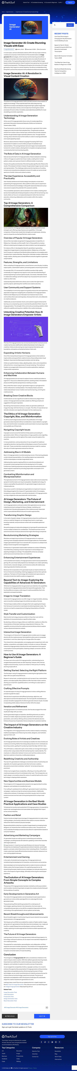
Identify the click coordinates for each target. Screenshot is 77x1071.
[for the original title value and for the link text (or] (41, 1042)
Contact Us (35, 1056)
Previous (11, 1016)
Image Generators (9, 49)
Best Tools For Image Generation (15, 984)
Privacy (30, 1068)
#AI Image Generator (10, 1007)
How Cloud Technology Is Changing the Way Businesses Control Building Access (63, 38)
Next (41, 1016)
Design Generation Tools (10, 998)
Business (4, 1056)
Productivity (19, 1056)
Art (3, 1051)
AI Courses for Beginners (50, 2)
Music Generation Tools (10, 1000)
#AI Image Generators (22, 1007)
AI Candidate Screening (37, 2)
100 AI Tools (58, 1056)
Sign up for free (52, 1036)
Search (70, 25)
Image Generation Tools (10, 992)
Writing (18, 1061)
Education (19, 1051)
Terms (35, 1068)
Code (3, 1061)
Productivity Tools (9, 996)
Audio (3, 1053)
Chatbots (4, 1059)
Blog (56, 1054)
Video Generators (9, 994)
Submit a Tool (36, 1051)
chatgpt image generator (12, 986)
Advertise (35, 1054)
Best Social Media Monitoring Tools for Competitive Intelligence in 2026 (63, 71)
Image (18, 1053)
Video (18, 1059)
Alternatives (58, 1059)
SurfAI (60, 2)
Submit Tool (26, 2)
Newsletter (58, 1051)
